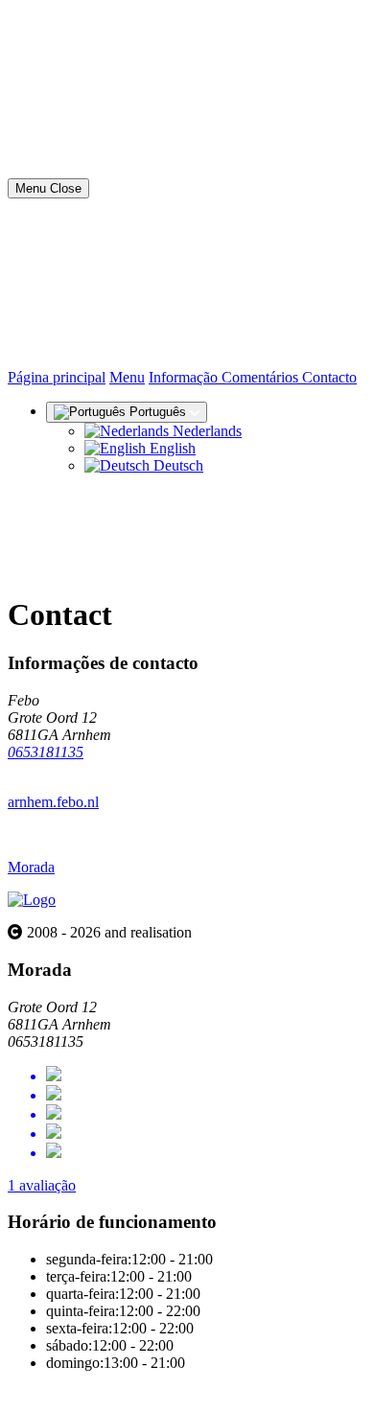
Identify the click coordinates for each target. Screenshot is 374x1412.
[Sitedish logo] (32, 899)
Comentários (262, 377)
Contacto (329, 377)
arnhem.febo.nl (53, 802)
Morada (31, 867)
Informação (185, 377)
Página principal (56, 377)
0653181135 (45, 752)
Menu (127, 377)
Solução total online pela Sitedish (108, 1395)
